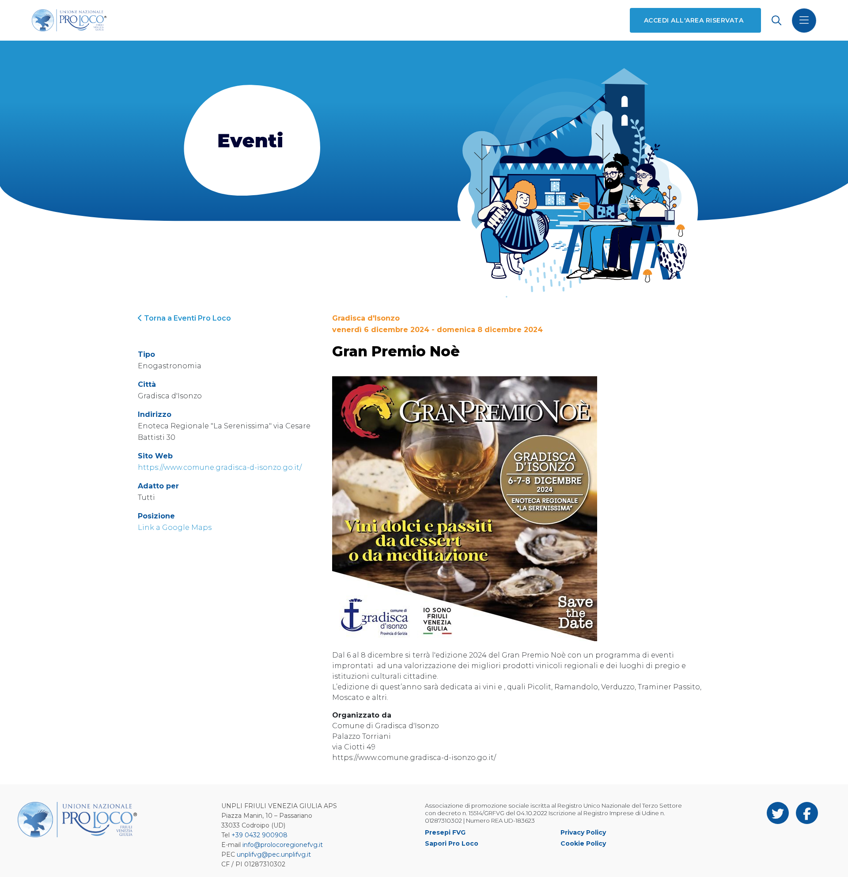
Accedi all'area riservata (693, 20)
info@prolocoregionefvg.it (282, 845)
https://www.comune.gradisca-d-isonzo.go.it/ (220, 467)
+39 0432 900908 (259, 835)
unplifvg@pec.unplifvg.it (274, 854)
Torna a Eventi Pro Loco (186, 318)
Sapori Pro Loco (451, 843)
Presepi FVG (445, 832)
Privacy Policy (583, 832)
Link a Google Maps (175, 527)
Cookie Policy (583, 843)
